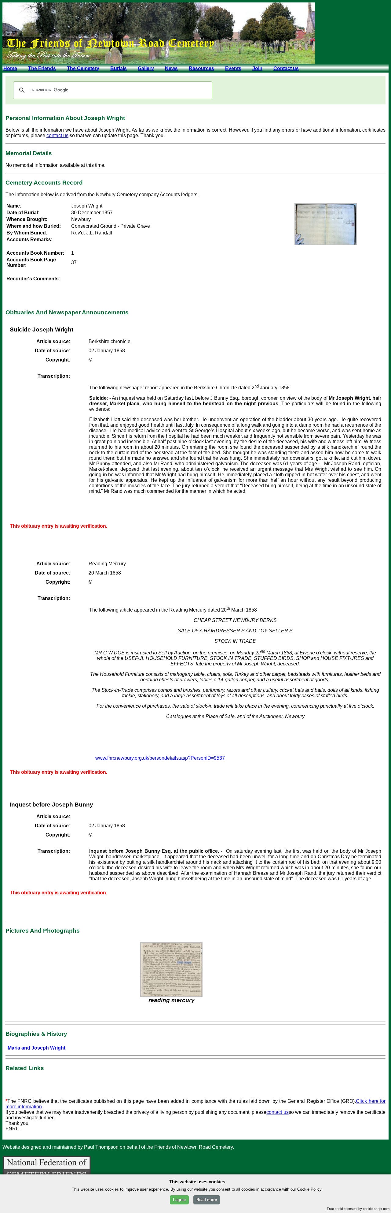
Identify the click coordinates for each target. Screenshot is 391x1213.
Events (233, 68)
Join (257, 68)
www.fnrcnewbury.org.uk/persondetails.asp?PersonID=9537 (160, 758)
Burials (118, 68)
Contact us (286, 68)
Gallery (146, 68)
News (171, 68)
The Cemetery (83, 68)
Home (10, 68)
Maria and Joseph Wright (36, 1047)
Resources (201, 68)
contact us (57, 135)
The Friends (42, 68)
